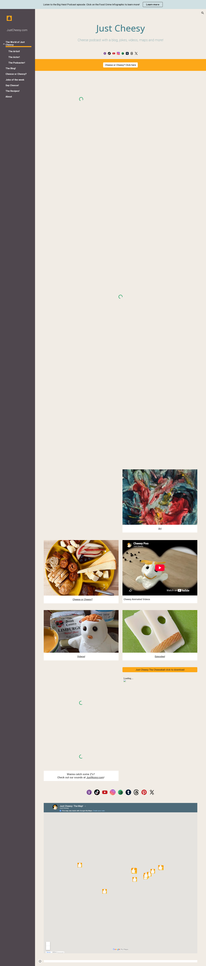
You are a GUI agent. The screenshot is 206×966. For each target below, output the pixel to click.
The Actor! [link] (14, 57)
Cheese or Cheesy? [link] (16, 74)
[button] (202, 13)
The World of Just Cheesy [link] (15, 43)
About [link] (9, 96)
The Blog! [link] (11, 68)
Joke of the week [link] (15, 79)
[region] (103, 4)
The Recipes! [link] (12, 91)
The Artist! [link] (14, 51)
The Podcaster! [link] (16, 62)
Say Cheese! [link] (12, 85)
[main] (120, 32)
